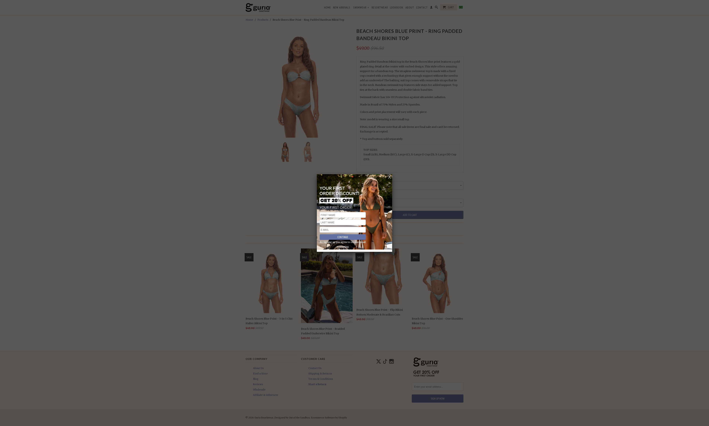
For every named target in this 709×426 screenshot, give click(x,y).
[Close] (389, 177)
